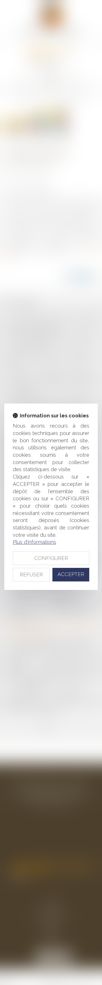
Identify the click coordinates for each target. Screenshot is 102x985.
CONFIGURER (51, 558)
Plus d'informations (34, 542)
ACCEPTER (71, 574)
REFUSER (31, 574)
